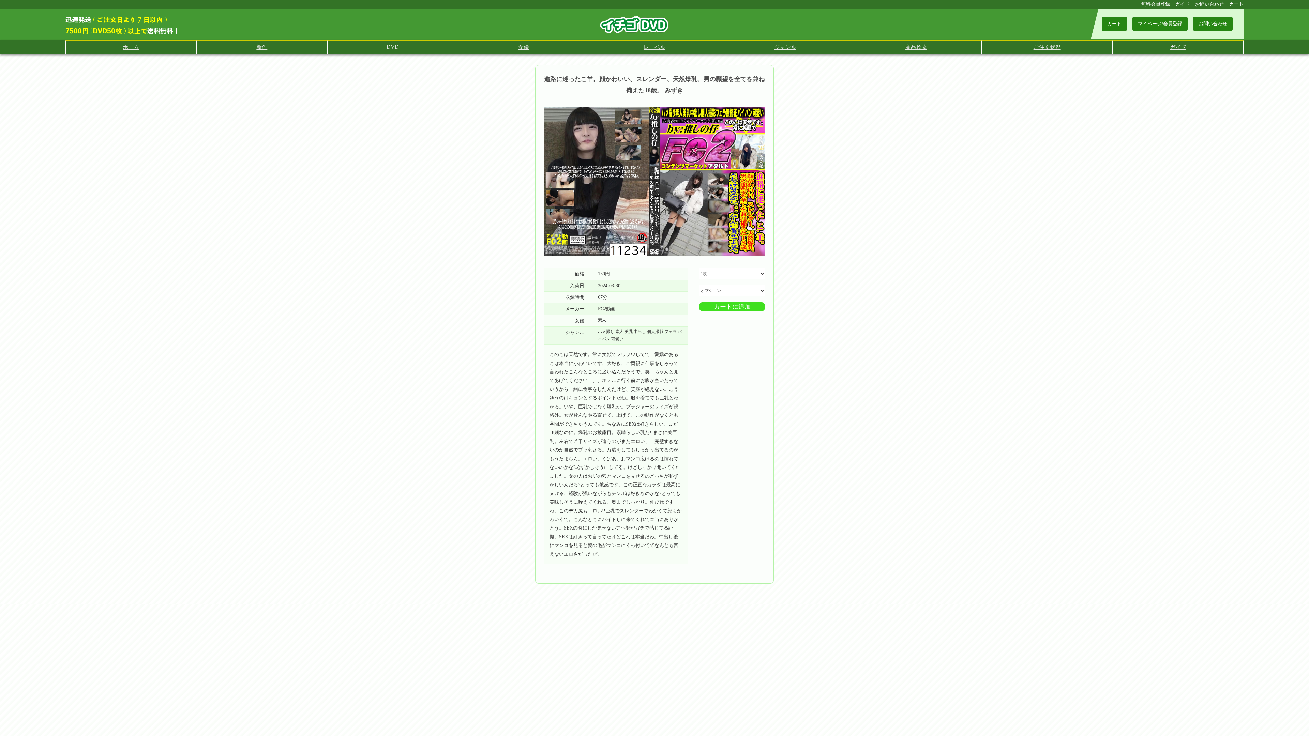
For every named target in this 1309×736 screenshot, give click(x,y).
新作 (261, 47)
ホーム (131, 47)
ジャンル (785, 47)
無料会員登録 (1155, 4)
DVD (393, 47)
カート (1236, 4)
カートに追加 (732, 306)
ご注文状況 (1047, 47)
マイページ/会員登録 (1160, 23)
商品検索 (916, 47)
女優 (523, 47)
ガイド (1182, 4)
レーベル (654, 47)
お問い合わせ (1209, 4)
